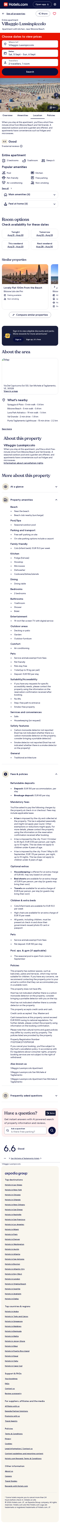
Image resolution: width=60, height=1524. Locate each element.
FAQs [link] (7, 1383)
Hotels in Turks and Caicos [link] (16, 1316)
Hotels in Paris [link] (11, 1234)
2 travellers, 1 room (19, 63)
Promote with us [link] (12, 1416)
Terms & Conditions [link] (14, 1434)
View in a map (11, 391)
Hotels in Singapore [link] (14, 1321)
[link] (54, 13)
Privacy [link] (8, 1438)
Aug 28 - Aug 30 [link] (44, 246)
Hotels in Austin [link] (12, 1249)
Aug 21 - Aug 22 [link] (15, 235)
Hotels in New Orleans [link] (15, 1204)
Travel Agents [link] (11, 1421)
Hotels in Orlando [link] (13, 1199)
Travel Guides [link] (11, 1481)
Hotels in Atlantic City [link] (15, 1269)
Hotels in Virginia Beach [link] (15, 1284)
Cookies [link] (8, 1443)
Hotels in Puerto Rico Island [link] (17, 1351)
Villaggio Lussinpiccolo (21, 45)
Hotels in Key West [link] (13, 1274)
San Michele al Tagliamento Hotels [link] (25, 1158)
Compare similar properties (32, 314)
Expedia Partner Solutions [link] (16, 1411)
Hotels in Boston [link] (12, 1264)
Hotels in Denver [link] (12, 1239)
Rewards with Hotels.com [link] (16, 1486)
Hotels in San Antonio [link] (14, 1259)
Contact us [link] (10, 1388)
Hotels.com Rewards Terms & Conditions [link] (23, 1458)
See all (5, 188)
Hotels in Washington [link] (14, 1244)
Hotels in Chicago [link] (13, 1195)
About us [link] (9, 1471)
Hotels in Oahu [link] (11, 1361)
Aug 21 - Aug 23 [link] (15, 246)
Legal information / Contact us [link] (19, 1448)
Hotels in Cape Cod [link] (13, 1366)
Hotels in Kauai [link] (11, 1356)
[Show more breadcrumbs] (5, 1158)
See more (7, 429)
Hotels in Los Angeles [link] (14, 1224)
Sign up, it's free (33, 339)
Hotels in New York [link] (13, 1190)
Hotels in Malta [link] (12, 1336)
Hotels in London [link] (12, 1279)
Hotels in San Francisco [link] (15, 1219)
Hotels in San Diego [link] (14, 1209)
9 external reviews (10, 146)
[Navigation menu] (55, 4)
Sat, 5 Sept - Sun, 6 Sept (22, 54)
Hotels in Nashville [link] (13, 1214)
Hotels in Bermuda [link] (13, 1331)
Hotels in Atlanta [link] (12, 1254)
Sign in (18, 339)
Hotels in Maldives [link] (13, 1326)
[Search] (52, 1130)
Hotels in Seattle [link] (12, 1289)
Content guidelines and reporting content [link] (24, 1453)
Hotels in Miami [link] (12, 1229)
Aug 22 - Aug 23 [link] (44, 235)
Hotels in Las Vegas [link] (13, 1185)
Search (30, 71)
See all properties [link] (15, 13)
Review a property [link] (13, 1393)
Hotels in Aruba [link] (12, 1311)
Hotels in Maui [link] (11, 1346)
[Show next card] (56, 95)
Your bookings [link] (11, 1378)
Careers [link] (8, 1476)
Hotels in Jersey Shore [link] (15, 1341)
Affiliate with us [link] (12, 1406)
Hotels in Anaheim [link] (13, 1294)
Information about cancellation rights (23, 463)
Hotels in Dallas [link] (12, 1299)
